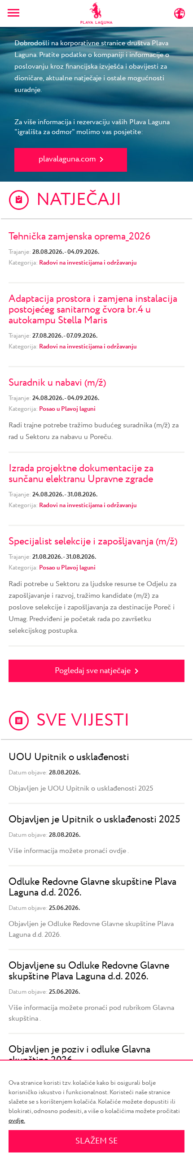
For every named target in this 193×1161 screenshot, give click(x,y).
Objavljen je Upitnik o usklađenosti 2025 (94, 820)
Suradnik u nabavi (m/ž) (57, 383)
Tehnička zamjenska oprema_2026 (79, 237)
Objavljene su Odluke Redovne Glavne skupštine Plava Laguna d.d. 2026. (89, 971)
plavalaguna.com (67, 159)
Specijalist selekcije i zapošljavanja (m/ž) (93, 542)
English (151, 15)
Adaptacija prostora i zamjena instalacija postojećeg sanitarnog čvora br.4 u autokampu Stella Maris (93, 310)
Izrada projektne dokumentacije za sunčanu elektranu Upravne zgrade (81, 474)
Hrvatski (55, 15)
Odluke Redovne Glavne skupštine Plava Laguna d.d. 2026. (92, 887)
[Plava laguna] (97, 13)
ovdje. (17, 1120)
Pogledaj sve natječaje (93, 671)
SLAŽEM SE (96, 1141)
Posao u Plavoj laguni (67, 408)
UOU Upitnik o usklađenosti (69, 757)
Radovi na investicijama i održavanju (87, 262)
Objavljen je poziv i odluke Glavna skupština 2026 (79, 1055)
